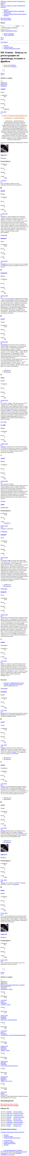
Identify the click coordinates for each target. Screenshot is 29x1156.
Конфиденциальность (10, 1143)
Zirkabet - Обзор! (5, 1050)
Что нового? (7, 12)
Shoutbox (6, 15)
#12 (2, 616)
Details (12, 1154)
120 (5, 211)
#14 (2, 711)
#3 (1, 215)
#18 (2, 881)
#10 (2, 527)
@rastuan (3, 748)
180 (5, 339)
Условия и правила (9, 1142)
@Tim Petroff (4, 344)
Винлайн (16, 884)
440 (5, 441)
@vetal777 (3, 528)
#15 (2, 746)
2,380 (5, 178)
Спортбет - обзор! (5, 1004)
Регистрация (4, 42)
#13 (2, 662)
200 (5, 293)
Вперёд (3, 73)
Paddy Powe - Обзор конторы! (9, 1019)
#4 (1, 262)
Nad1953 (13, 65)
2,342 (5, 658)
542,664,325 (7, 523)
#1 (1, 113)
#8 (1, 445)
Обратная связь (8, 1140)
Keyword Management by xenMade (12, 1150)
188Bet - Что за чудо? (6, 1081)
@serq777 (3, 446)
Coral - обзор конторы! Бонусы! (9, 1065)
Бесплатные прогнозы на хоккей (10, 1105)
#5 (1, 297)
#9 (1, 482)
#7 (1, 402)
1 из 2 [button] (2, 75)
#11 (1, 559)
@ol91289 (3, 264)
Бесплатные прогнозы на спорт (9, 1104)
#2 (1, 182)
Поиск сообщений (19, 11)
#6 (1, 343)
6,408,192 (6, 109)
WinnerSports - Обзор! (6, 989)
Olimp (11, 298)
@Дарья (3, 883)
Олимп (10, 403)
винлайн (3, 629)
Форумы (6, 9)
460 (5, 910)
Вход (2, 39)
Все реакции (7, 371)
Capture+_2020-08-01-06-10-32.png (13, 684)
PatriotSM (3, 238)
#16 (2, 785)
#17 (2, 829)
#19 (2, 914)
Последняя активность (20, 14)
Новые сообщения (9, 11)
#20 (2, 961)
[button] (2, 4)
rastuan (2, 1093)
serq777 (3, 1001)
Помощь (6, 1144)
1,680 (5, 707)
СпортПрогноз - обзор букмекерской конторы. (13, 1035)
